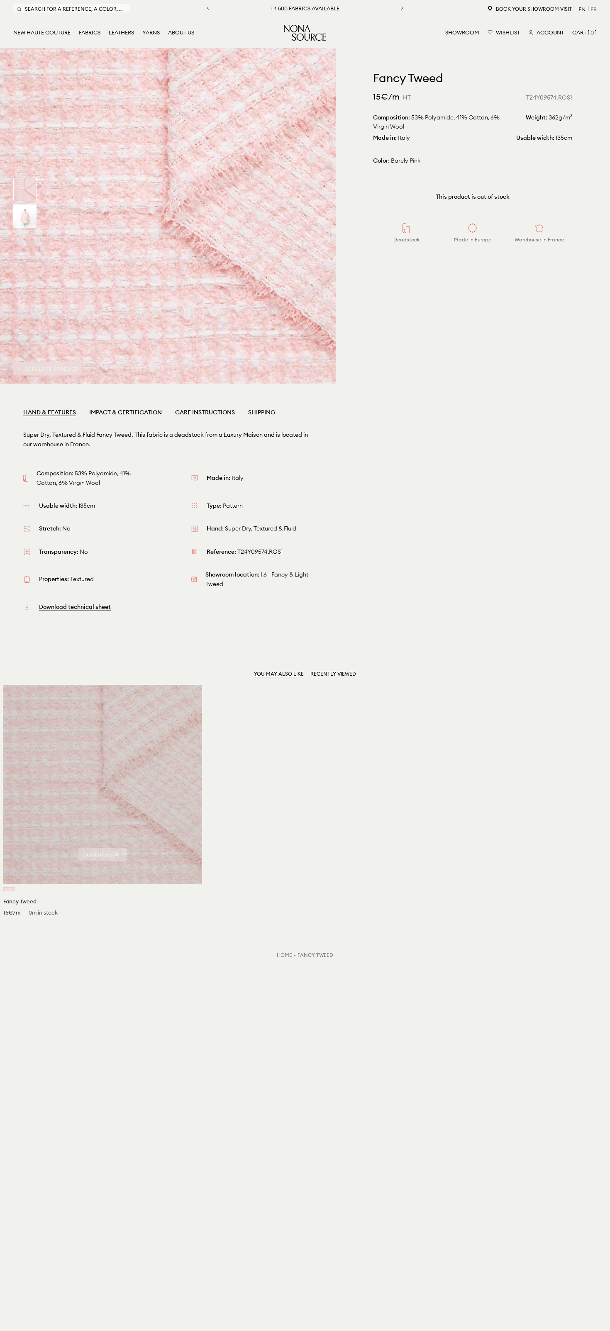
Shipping (261, 412)
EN (582, 9)
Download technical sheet (75, 607)
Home (284, 955)
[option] (168, 216)
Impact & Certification (125, 412)
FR (593, 9)
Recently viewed (333, 674)
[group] (25, 189)
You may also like (279, 674)
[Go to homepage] (305, 33)
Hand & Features (49, 412)
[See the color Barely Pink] (9, 889)
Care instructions (205, 412)
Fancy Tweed (315, 955)
